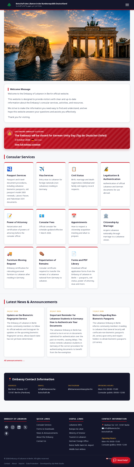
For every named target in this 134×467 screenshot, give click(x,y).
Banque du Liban (76, 429)
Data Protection (32, 463)
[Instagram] (12, 427)
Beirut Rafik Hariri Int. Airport (81, 445)
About (14, 463)
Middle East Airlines (77, 449)
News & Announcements (47, 433)
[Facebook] (6, 427)
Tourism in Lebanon (77, 437)
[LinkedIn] (19, 427)
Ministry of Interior (77, 433)
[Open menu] (127, 5)
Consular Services (44, 425)
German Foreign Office (78, 441)
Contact (7, 463)
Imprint (21, 463)
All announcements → (14, 360)
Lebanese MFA (75, 425)
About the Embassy (45, 437)
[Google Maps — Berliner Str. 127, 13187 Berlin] (6, 433)
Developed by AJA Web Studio (52, 463)
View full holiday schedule (27, 144)
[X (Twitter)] (25, 427)
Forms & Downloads (45, 429)
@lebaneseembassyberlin (80, 389)
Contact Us (41, 441)
